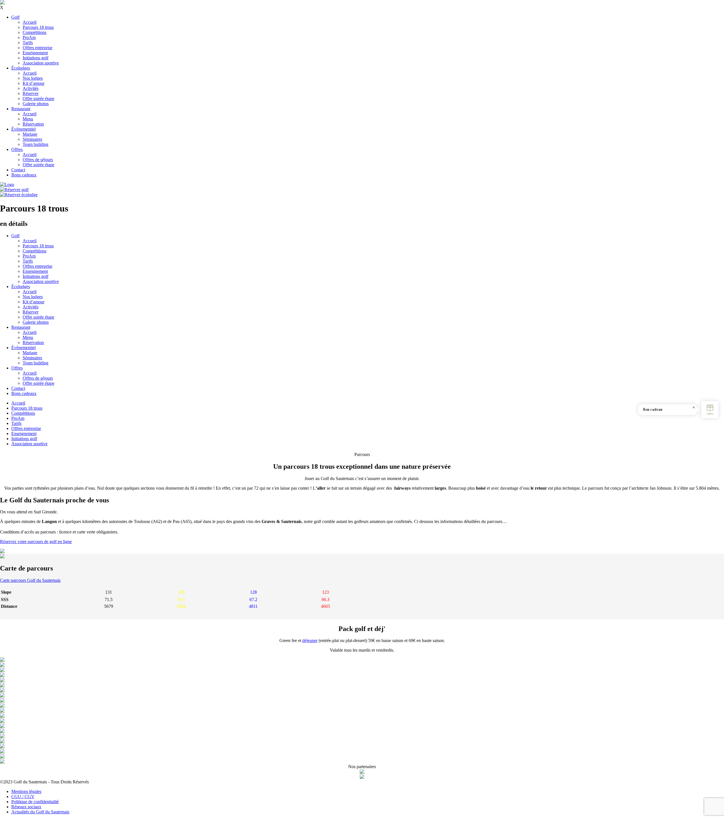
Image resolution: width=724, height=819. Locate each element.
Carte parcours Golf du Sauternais (30, 580)
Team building (35, 144)
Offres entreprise (37, 47)
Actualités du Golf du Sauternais (40, 811)
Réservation (33, 124)
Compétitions (34, 32)
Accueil (29, 22)
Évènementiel (23, 129)
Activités (30, 88)
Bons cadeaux (23, 174)
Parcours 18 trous (38, 27)
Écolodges (20, 68)
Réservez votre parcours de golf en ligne (36, 541)
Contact (18, 169)
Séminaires (32, 139)
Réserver (30, 93)
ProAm (29, 37)
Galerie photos (36, 103)
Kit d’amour (33, 83)
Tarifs (28, 42)
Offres (17, 149)
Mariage (30, 134)
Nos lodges (33, 78)
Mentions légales (26, 791)
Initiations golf (35, 57)
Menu (28, 118)
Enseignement (35, 52)
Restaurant (20, 108)
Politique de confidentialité (35, 801)
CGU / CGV (23, 796)
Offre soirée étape (38, 98)
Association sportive (41, 62)
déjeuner (310, 640)
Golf (15, 17)
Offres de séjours (38, 159)
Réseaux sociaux (26, 806)
